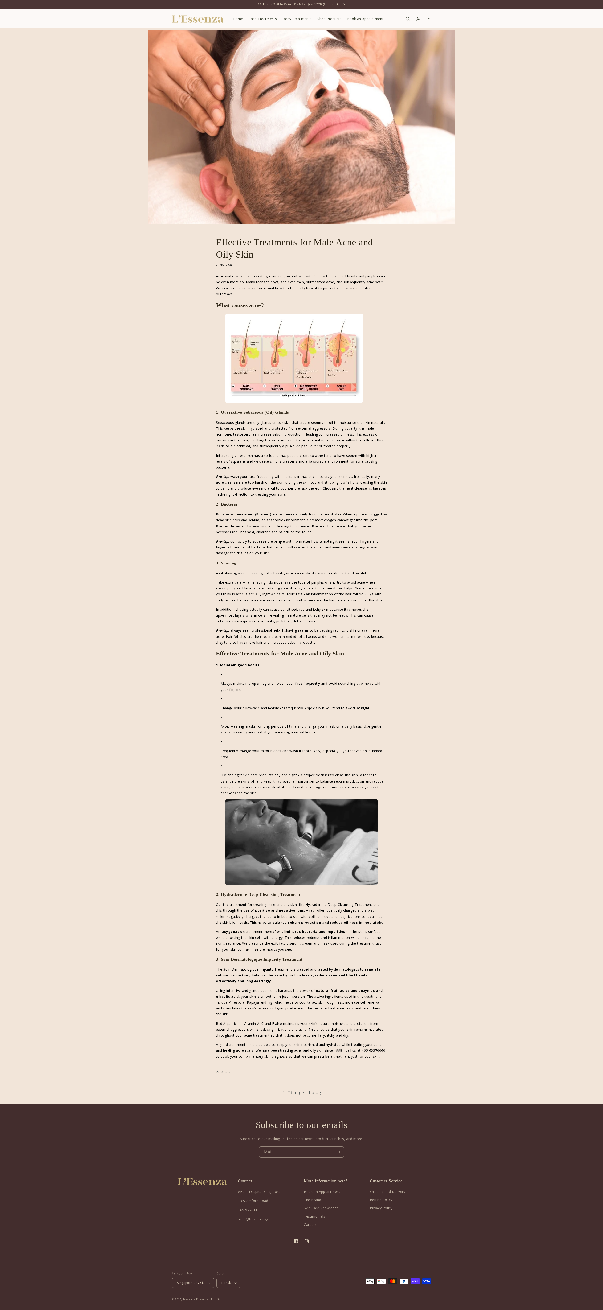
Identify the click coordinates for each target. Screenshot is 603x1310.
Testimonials (314, 1216)
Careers (310, 1224)
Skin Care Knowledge (321, 1208)
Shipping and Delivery (387, 1191)
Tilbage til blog (304, 1092)
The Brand (312, 1200)
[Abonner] (338, 1152)
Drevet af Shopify (208, 1299)
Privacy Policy (381, 1208)
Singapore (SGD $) (191, 1283)
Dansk (226, 1283)
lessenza (189, 1299)
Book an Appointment (322, 1191)
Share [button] (226, 1071)
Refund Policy (381, 1200)
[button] (408, 19)
